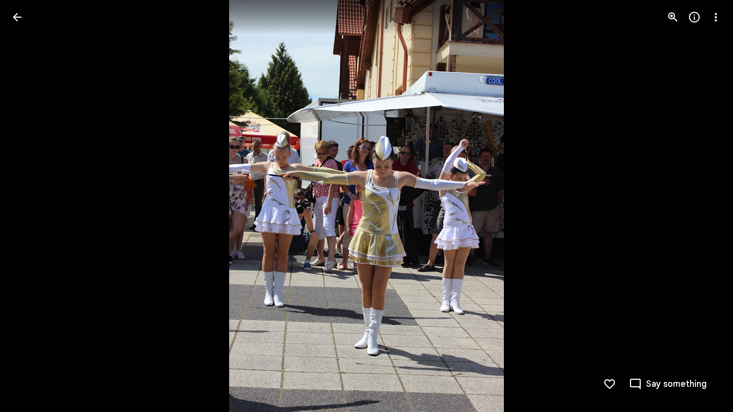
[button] (30, 206)
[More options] (716, 17)
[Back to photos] (17, 17)
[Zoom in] (673, 17)
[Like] (609, 384)
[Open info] (694, 17)
